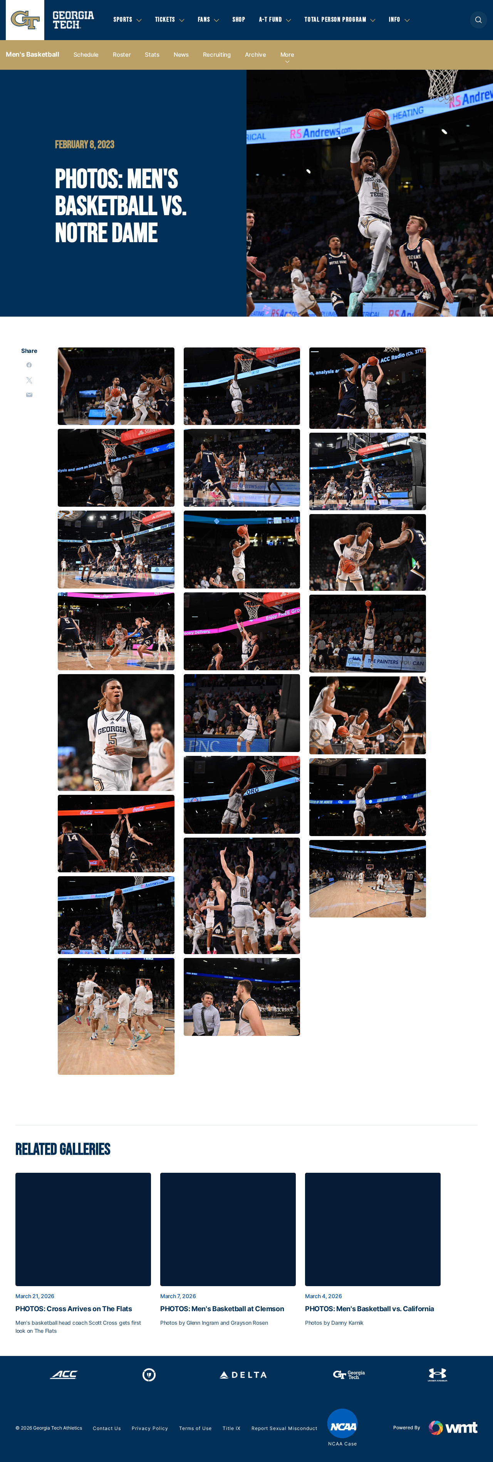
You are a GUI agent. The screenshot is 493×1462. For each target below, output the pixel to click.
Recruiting (217, 54)
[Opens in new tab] (63, 1374)
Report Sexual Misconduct (284, 1428)
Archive (255, 54)
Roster (122, 54)
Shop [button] (239, 20)
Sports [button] (123, 20)
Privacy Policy (150, 1428)
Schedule (86, 54)
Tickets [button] (165, 20)
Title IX (232, 1428)
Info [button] (394, 20)
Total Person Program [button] (335, 20)
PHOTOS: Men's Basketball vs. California (369, 1309)
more (287, 54)
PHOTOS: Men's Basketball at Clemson (222, 1309)
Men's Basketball (32, 54)
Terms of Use (195, 1428)
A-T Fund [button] (270, 20)
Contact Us (107, 1428)
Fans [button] (204, 20)
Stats (152, 54)
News (181, 54)
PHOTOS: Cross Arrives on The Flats (73, 1309)
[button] (478, 20)
